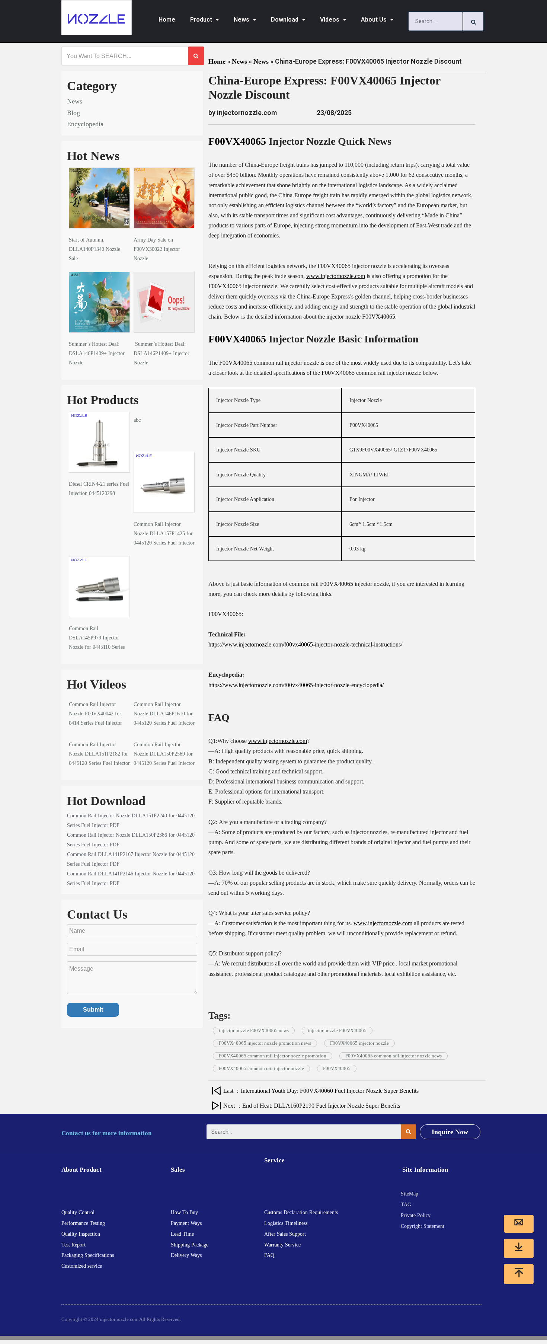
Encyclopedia (85, 124)
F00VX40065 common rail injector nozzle (261, 1068)
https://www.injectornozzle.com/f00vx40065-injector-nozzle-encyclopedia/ (296, 685)
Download (284, 19)
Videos (329, 19)
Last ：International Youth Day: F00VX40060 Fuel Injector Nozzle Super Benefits (321, 1091)
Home (167, 19)
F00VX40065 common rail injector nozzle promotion (272, 1056)
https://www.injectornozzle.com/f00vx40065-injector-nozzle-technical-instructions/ (305, 644)
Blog (73, 112)
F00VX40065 (237, 141)
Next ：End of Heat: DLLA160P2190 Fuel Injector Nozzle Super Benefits (311, 1105)
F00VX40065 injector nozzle (359, 1043)
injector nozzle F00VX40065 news (254, 1030)
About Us (374, 19)
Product (201, 19)
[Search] (473, 21)
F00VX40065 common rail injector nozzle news (393, 1056)
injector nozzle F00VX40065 (337, 1030)
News (241, 19)
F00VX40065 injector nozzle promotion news (265, 1043)
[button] (450, 1132)
